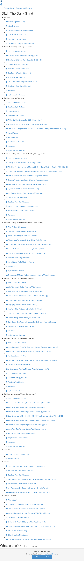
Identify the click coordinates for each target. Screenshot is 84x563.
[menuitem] (1, 5)
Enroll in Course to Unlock (42, 557)
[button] (1, 2)
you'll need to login (50, 554)
